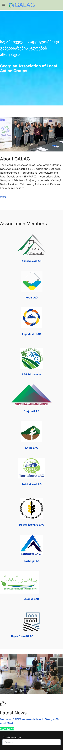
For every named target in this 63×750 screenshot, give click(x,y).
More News (7, 728)
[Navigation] (3, 5)
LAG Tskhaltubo (31, 374)
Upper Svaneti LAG (22, 636)
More (3, 196)
